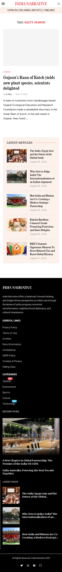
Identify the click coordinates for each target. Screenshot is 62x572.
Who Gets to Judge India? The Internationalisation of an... (39, 515)
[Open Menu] (3, 3)
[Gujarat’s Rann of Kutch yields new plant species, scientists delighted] (31, 47)
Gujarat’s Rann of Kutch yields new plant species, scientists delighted (29, 83)
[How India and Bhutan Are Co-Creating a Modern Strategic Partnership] (17, 200)
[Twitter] (21, 565)
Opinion (6, 381)
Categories (9, 374)
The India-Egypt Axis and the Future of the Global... (39, 495)
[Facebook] (34, 565)
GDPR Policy (8, 356)
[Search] (58, 4)
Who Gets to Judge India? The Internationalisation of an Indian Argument (42, 176)
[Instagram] (28, 565)
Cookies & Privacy (12, 361)
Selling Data (8, 367)
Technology (8, 404)
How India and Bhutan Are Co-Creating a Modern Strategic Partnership (42, 201)
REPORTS (37, 10)
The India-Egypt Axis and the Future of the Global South (42, 154)
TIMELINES (49, 10)
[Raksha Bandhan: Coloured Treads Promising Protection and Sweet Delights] (17, 224)
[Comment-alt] (40, 565)
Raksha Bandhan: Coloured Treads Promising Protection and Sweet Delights (41, 225)
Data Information (11, 344)
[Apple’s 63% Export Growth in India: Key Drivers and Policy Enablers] (31, 437)
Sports (6, 392)
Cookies (6, 339)
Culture (6, 398)
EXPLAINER (24, 10)
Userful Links (11, 321)
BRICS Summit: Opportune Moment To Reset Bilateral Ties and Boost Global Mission (42, 249)
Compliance (9, 350)
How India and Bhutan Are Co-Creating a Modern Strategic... (40, 536)
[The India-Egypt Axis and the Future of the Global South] (17, 155)
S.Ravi (9, 94)
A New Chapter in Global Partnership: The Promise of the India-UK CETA (27, 462)
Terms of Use (9, 333)
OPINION (12, 10)
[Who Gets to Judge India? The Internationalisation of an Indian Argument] (17, 176)
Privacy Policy (9, 327)
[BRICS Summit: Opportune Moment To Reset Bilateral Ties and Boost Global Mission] (17, 248)
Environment (9, 387)
